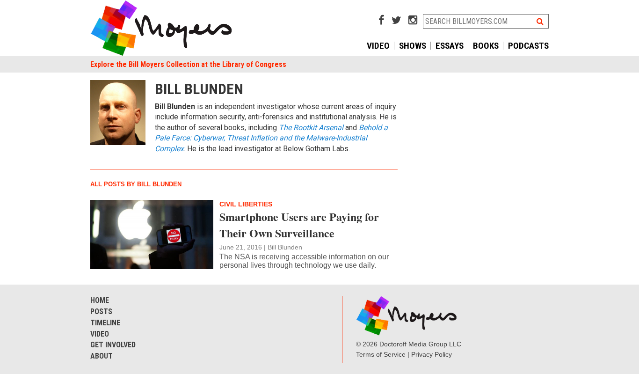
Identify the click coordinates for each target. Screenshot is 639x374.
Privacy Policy (431, 354)
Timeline (105, 322)
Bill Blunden (285, 247)
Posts (101, 311)
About (101, 356)
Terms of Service (381, 354)
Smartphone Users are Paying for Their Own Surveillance (299, 224)
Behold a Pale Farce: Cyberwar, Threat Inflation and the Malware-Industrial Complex (271, 138)
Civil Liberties (245, 204)
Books (486, 45)
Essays (450, 45)
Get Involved (113, 344)
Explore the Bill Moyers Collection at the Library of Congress (188, 64)
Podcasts (528, 45)
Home (99, 300)
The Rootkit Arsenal (311, 127)
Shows (412, 45)
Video (378, 45)
